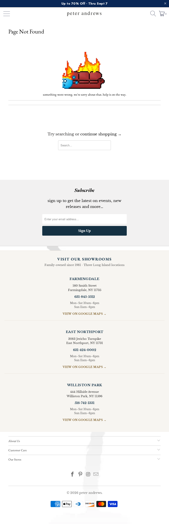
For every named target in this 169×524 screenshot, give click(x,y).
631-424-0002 (84, 350)
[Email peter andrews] (96, 475)
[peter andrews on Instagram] (88, 475)
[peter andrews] (84, 13)
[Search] (151, 13)
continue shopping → (100, 134)
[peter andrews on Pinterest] (80, 475)
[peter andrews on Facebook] (72, 475)
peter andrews (90, 493)
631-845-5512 (84, 297)
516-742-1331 (84, 403)
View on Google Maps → (85, 313)
